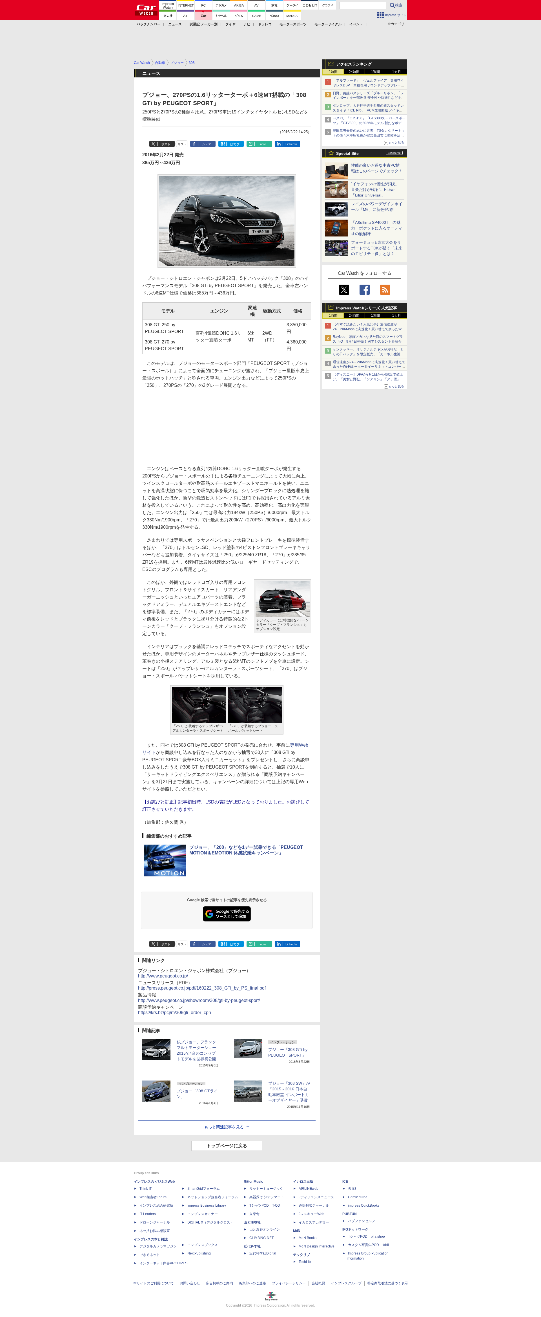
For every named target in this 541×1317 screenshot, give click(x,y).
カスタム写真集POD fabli (368, 1245)
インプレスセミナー (202, 1214)
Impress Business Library (206, 1205)
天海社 (353, 1189)
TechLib (305, 1262)
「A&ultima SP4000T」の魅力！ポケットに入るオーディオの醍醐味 (376, 228)
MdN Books (307, 1238)
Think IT (145, 1189)
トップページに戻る (227, 1145)
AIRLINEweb (308, 1189)
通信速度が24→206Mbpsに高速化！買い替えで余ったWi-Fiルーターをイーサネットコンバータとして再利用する (369, 367)
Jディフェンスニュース (316, 1197)
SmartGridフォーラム (203, 1189)
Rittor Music (253, 1182)
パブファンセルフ (361, 1221)
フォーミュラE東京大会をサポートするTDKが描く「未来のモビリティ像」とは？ (376, 248)
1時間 (333, 72)
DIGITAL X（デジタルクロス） (210, 1222)
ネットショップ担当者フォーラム (212, 1197)
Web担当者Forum (153, 1197)
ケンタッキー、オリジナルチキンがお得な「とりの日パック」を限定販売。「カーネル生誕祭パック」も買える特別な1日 (368, 354)
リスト (182, 144)
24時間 (354, 72)
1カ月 (396, 72)
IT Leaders (147, 1214)
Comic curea (357, 1197)
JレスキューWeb (311, 1214)
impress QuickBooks (363, 1205)
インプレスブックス (202, 1245)
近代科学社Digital (262, 1253)
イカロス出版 (303, 1182)
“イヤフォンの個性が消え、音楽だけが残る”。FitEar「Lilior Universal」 (375, 189)
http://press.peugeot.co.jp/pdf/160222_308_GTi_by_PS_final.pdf (202, 988)
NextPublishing (199, 1253)
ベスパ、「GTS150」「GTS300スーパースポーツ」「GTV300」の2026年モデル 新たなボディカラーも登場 (369, 123)
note (263, 144)
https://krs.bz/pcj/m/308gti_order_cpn (174, 1012)
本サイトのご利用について (153, 1283)
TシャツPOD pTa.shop (366, 1236)
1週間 (375, 72)
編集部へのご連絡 (252, 1283)
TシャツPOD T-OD (264, 1205)
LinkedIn (291, 144)
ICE (345, 1182)
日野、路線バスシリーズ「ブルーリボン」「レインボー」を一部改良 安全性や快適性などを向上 (369, 98)
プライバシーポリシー (289, 1283)
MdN (296, 1231)
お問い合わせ (190, 1283)
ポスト (165, 144)
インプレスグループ (346, 1283)
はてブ (235, 144)
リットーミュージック (266, 1189)
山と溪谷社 (252, 1222)
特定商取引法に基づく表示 (387, 1283)
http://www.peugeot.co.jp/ (163, 976)
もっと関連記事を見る (224, 1127)
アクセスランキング (354, 64)
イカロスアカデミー (314, 1222)
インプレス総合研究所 (156, 1205)
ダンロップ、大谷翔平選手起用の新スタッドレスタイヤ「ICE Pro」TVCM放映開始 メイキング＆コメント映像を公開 (368, 110)
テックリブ (301, 1255)
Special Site (347, 153)
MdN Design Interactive (316, 1246)
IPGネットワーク (355, 1229)
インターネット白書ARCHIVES (163, 1263)
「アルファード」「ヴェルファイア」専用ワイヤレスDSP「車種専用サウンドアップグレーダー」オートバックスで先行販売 (368, 85)
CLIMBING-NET (261, 1238)
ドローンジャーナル (154, 1222)
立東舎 (254, 1214)
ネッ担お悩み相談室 (154, 1231)
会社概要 (318, 1283)
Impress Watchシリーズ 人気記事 (366, 308)
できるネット (149, 1255)
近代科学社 (252, 1246)
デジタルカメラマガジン (158, 1246)
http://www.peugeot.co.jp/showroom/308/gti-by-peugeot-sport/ (199, 1000)
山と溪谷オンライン (264, 1229)
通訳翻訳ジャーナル (314, 1205)
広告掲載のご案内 (219, 1283)
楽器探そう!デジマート (266, 1197)
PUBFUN (349, 1214)
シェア (206, 144)
